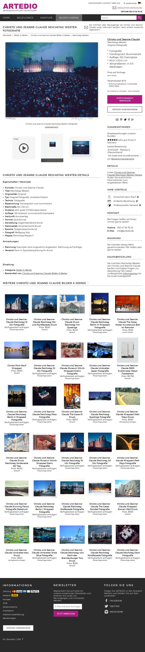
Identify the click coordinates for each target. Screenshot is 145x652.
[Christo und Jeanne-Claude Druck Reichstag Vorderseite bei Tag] (16, 442)
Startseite (7, 35)
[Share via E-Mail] (117, 119)
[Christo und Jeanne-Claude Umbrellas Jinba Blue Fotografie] (44, 534)
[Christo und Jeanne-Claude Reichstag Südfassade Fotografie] (72, 488)
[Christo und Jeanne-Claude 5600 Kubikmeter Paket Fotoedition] (127, 350)
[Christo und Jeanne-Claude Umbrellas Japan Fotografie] (99, 350)
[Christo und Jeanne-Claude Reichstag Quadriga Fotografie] (99, 396)
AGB (5, 603)
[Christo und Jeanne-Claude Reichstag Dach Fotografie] (127, 534)
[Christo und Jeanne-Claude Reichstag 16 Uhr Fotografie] (16, 304)
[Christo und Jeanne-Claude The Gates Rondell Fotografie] (99, 488)
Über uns (116, 3)
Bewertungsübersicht (122, 159)
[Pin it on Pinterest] (121, 119)
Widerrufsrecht (10, 607)
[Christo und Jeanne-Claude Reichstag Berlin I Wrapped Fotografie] (44, 488)
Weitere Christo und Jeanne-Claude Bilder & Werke (44, 283)
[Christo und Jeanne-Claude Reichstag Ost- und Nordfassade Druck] (44, 304)
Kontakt (107, 3)
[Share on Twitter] (125, 119)
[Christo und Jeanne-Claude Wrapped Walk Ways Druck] (127, 396)
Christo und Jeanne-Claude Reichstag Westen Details (124, 173)
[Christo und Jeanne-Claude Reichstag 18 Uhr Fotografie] (72, 442)
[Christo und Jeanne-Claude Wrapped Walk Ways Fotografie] (127, 442)
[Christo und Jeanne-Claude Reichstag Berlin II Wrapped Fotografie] (16, 396)
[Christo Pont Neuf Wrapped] (16, 350)
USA (19, 639)
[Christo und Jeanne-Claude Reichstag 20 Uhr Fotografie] (99, 442)
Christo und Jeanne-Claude (123, 39)
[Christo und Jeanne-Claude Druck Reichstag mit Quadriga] (72, 304)
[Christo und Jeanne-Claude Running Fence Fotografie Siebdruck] (16, 488)
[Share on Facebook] (129, 119)
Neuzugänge (25, 17)
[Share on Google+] (132, 119)
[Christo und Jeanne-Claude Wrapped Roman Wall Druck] (127, 488)
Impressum (8, 610)
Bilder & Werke (69, 17)
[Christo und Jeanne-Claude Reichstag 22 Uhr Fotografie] (44, 350)
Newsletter (65, 585)
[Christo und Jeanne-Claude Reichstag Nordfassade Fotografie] (99, 534)
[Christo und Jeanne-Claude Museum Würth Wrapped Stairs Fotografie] (44, 442)
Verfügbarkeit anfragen (124, 99)
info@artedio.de (125, 231)
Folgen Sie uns (119, 585)
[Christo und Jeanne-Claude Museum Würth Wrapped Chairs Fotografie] (72, 350)
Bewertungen (9, 618)
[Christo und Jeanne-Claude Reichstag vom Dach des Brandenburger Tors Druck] (72, 534)
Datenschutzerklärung (13, 614)
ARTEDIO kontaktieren (124, 109)
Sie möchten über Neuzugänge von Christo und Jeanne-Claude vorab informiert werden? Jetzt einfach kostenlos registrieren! (116, 27)
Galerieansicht (51, 127)
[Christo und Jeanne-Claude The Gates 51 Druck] (72, 396)
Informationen (95, 3)
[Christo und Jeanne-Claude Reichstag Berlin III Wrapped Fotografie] (99, 304)
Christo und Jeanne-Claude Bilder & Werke (50, 35)
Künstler (46, 17)
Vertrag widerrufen (18, 628)
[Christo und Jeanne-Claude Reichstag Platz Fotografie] (44, 396)
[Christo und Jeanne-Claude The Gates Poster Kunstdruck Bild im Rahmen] (127, 304)
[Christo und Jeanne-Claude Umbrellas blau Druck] (16, 534)
